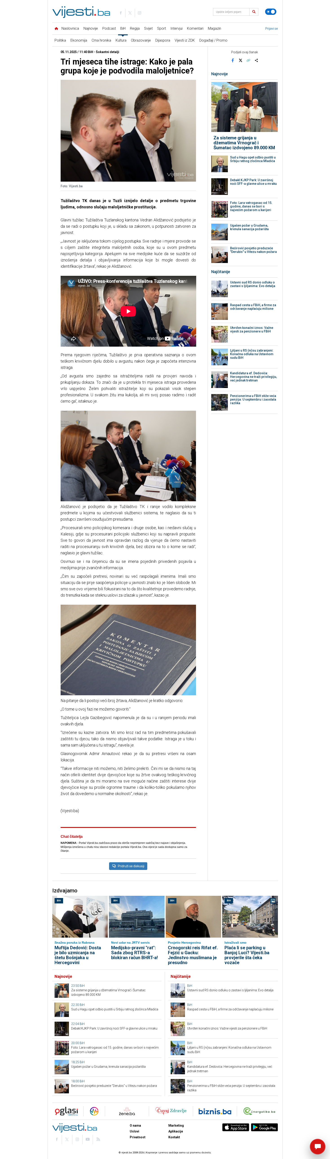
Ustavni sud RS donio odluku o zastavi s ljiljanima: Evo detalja (252, 284)
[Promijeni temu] (270, 12)
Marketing (176, 1125)
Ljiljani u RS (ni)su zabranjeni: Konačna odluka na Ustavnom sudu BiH (251, 354)
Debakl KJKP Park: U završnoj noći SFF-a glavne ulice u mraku (253, 181)
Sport (161, 28)
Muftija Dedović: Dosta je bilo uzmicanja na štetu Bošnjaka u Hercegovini (78, 955)
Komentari (195, 28)
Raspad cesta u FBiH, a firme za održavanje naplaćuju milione (253, 306)
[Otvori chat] (317, 1146)
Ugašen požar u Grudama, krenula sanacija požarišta (249, 227)
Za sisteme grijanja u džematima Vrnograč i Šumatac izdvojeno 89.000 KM (244, 142)
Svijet (148, 28)
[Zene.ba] (127, 1111)
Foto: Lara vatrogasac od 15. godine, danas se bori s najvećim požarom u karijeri (251, 206)
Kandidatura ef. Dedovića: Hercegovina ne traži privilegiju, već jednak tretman (253, 376)
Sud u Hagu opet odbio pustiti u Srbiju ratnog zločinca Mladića (253, 159)
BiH (122, 28)
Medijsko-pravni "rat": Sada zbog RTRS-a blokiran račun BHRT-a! (134, 952)
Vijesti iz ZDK (185, 40)
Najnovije (91, 28)
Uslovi (134, 1131)
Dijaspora (162, 40)
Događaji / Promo (213, 40)
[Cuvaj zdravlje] (171, 1111)
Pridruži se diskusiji (131, 866)
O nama (135, 1125)
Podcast (109, 28)
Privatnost (137, 1137)
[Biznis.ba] (215, 1111)
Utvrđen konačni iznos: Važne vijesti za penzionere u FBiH (251, 329)
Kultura (121, 40)
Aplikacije (175, 1131)
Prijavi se (271, 28)
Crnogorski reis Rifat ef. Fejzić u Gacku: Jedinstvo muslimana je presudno (193, 955)
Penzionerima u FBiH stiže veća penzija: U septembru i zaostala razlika (253, 399)
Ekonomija (78, 40)
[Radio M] (65, 1111)
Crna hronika (101, 40)
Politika (60, 40)
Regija (135, 28)
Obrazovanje (141, 40)
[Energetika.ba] (260, 1111)
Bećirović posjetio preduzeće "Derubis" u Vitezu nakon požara (253, 250)
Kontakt (174, 1137)
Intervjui (176, 28)
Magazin (214, 28)
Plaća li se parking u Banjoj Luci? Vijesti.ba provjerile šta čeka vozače (246, 955)
